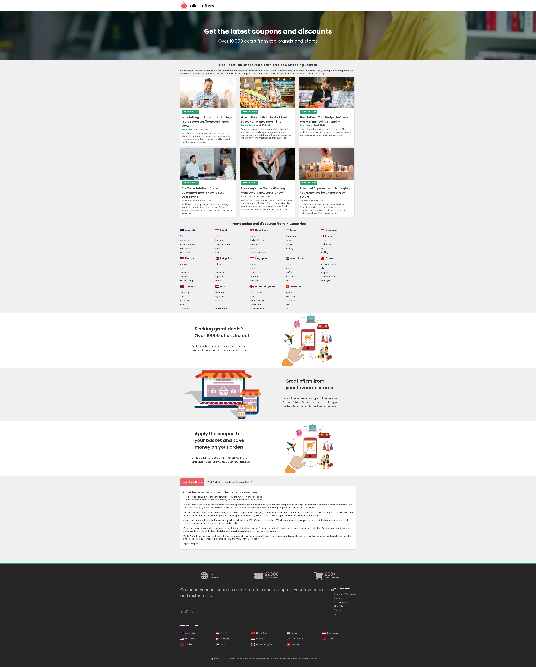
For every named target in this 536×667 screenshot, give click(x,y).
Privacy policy (340, 602)
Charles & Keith (328, 276)
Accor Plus (185, 240)
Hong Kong (261, 230)
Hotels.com (326, 236)
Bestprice (290, 296)
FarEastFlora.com (258, 240)
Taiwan (329, 258)
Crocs (288, 252)
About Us (338, 606)
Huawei (183, 264)
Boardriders (291, 276)
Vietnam (295, 286)
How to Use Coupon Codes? (238, 482)
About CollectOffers (192, 482)
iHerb (217, 252)
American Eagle (223, 244)
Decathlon (291, 236)
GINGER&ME (185, 248)
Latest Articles (190, 112)
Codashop (326, 244)
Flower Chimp (187, 280)
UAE (222, 286)
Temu (183, 236)
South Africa (297, 258)
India (293, 230)
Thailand (190, 286)
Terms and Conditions (345, 594)
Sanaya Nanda (248, 125)
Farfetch (254, 244)
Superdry (184, 272)
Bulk (252, 296)
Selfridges (325, 280)
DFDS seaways (257, 300)
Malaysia (190, 258)
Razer (253, 248)
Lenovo (289, 244)
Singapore (261, 258)
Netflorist (290, 272)
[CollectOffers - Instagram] (186, 612)
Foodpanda (255, 280)
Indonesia (331, 230)
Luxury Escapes (187, 244)
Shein (288, 268)
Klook (288, 308)
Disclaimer (339, 598)
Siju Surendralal (248, 196)
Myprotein (220, 296)
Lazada (324, 248)
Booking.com (292, 248)
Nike (323, 268)
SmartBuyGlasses (258, 252)
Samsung (255, 236)
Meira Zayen (187, 129)
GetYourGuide (222, 308)
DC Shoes (185, 252)
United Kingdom (265, 286)
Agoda (289, 292)
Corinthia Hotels (258, 308)
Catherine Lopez (189, 200)
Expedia (219, 276)
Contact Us (339, 610)
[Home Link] (197, 5)
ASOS (218, 304)
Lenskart (290, 240)
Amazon (254, 276)
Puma (323, 240)
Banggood (220, 240)
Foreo (218, 280)
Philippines (226, 258)
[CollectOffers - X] (191, 612)
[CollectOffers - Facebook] (181, 612)
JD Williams (255, 304)
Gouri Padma (306, 125)
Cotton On (255, 272)
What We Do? (213, 482)
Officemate (186, 300)
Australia (190, 230)
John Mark (305, 200)
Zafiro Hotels (256, 292)
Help (336, 614)
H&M (217, 248)
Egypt (223, 230)
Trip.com (219, 264)
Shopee (184, 276)
